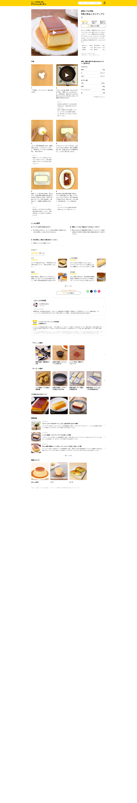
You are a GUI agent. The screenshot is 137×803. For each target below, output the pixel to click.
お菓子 (37, 487)
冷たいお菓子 (45, 487)
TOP (32, 487)
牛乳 (82, 83)
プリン (52, 487)
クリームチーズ (85, 89)
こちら (39, 243)
